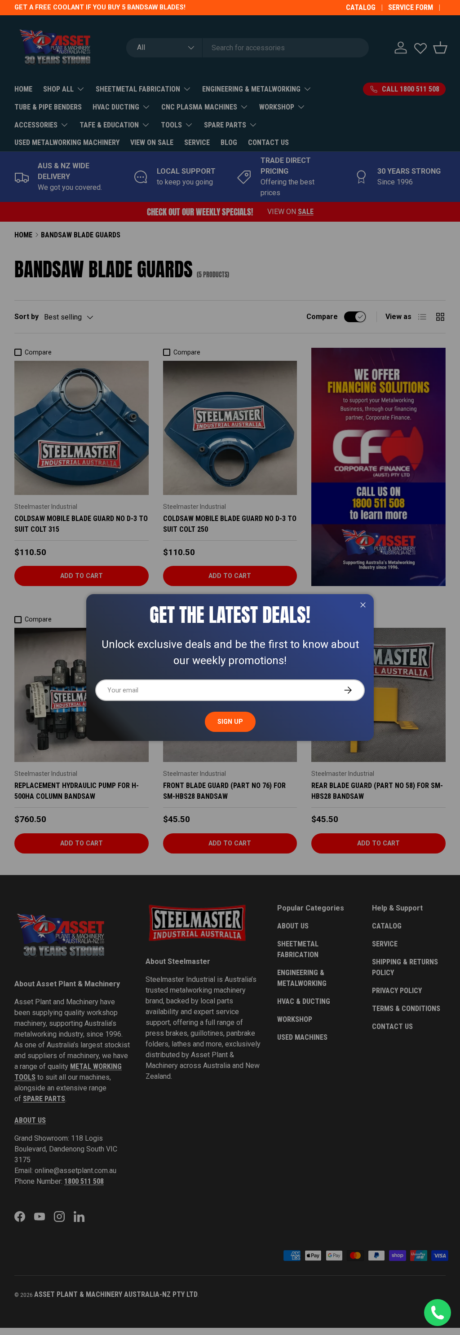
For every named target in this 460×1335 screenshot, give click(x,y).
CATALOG (361, 7)
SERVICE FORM (410, 7)
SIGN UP (230, 721)
